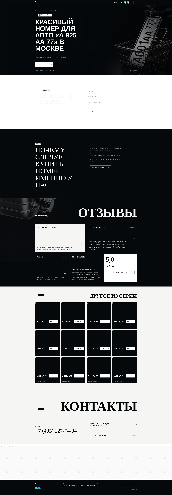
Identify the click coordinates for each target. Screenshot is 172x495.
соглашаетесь (103, 106)
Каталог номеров (46, 10)
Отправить (92, 111)
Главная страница (38, 10)
